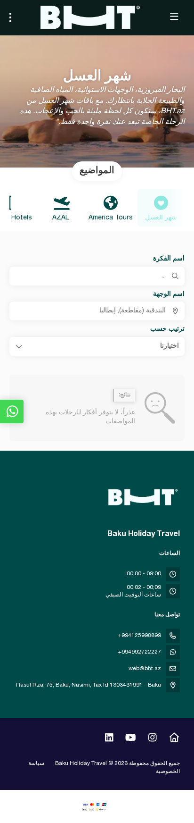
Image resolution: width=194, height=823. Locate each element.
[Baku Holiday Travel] (143, 497)
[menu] (10, 17)
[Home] (174, 739)
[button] (97, 346)
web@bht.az (145, 669)
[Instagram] (152, 739)
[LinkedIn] (109, 739)
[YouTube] (131, 739)
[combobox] (97, 311)
